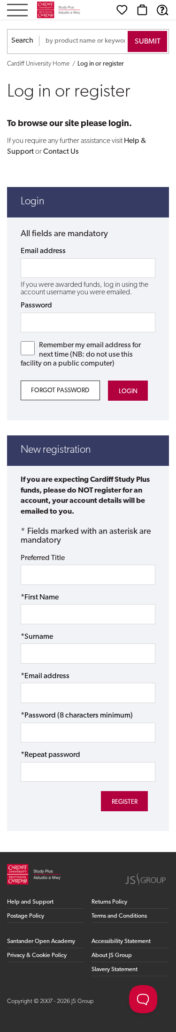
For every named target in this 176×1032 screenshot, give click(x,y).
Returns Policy (109, 902)
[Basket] (142, 9)
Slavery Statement (115, 969)
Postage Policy (25, 916)
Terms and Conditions (119, 916)
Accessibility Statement (121, 941)
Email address (43, 251)
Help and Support (30, 902)
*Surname (37, 637)
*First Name (40, 597)
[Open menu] (17, 11)
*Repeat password (50, 755)
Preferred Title (43, 558)
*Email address (45, 676)
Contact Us (61, 152)
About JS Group (112, 955)
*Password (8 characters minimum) (77, 715)
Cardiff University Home (38, 64)
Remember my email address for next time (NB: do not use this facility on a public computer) (81, 354)
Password (36, 305)
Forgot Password (60, 391)
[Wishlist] (122, 9)
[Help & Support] (162, 9)
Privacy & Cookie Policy (37, 955)
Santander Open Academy (41, 941)
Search (22, 41)
